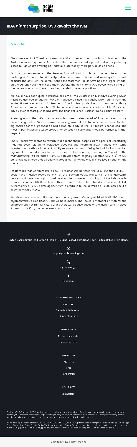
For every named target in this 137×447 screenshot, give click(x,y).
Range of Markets (68, 316)
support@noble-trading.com (68, 253)
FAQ (68, 368)
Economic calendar (68, 336)
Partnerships (68, 374)
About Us (68, 362)
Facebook (68, 281)
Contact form (68, 394)
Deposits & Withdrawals (68, 310)
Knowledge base (68, 342)
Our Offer (68, 304)
